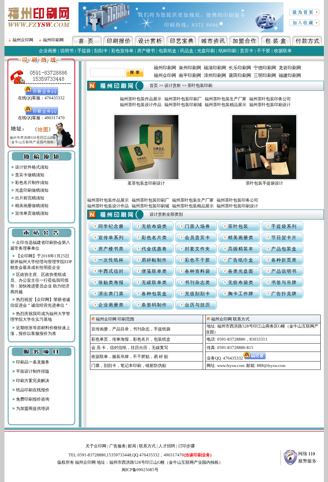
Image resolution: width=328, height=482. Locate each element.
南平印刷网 (190, 75)
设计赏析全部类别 (166, 214)
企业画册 (48, 50)
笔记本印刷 (130, 365)
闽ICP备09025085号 (140, 469)
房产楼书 (146, 50)
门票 (95, 365)
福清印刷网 (215, 67)
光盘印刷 (206, 50)
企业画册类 (111, 305)
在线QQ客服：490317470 (41, 117)
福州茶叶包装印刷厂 (183, 98)
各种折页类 (284, 260)
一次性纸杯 (111, 260)
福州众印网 (22, 39)
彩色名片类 (154, 237)
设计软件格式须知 (31, 167)
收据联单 (283, 50)
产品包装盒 (284, 248)
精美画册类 (241, 237)
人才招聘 (167, 446)
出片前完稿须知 (29, 197)
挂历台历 (139, 347)
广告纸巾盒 (241, 260)
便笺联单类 (154, 271)
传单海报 (120, 339)
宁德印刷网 (265, 67)
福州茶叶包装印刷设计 (270, 104)
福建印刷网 (290, 75)
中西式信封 (111, 271)
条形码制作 (154, 305)
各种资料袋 (197, 271)
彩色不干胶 (197, 260)
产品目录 (120, 329)
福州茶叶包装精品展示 (225, 104)
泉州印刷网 (190, 67)
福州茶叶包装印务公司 (270, 98)
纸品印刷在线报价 (32, 389)
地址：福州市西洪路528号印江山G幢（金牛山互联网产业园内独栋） (160, 462)
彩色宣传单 (122, 50)
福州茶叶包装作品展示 (140, 98)
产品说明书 (284, 271)
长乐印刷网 (240, 67)
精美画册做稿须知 (31, 205)
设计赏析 (172, 85)
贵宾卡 (246, 50)
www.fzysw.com (230, 365)
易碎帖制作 (154, 260)
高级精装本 (241, 248)
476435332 (233, 358)
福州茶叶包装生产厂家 (225, 98)
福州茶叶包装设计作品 (140, 104)
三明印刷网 (265, 75)
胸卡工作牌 (241, 293)
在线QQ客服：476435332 (41, 98)
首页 (154, 85)
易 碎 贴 (161, 356)
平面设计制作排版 (32, 371)
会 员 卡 (98, 347)
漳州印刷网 (215, 75)
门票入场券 (197, 226)
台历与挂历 (197, 305)
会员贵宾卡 (197, 237)
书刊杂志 (141, 329)
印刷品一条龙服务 (32, 362)
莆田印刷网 (240, 75)
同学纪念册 (111, 226)
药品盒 (186, 50)
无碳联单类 (154, 282)
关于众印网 (96, 446)
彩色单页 (99, 339)
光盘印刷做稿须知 (31, 190)
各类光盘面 (241, 271)
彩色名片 (141, 339)
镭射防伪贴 (155, 365)
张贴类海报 (111, 282)
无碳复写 (160, 347)
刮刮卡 (101, 50)
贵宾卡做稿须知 (29, 174)
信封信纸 (118, 347)
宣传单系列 (111, 237)
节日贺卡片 (284, 237)
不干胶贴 (141, 356)
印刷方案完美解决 (32, 380)
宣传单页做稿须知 (31, 213)
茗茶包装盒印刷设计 (146, 183)
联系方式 (147, 446)
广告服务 (117, 446)
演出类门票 (111, 293)
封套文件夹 (197, 248)
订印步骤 (186, 446)
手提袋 (84, 50)
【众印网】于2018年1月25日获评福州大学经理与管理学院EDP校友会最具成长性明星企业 (41, 261)
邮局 (132, 446)
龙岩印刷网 (290, 67)
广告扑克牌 (284, 293)
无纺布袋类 (154, 226)
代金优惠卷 (154, 248)
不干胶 (263, 50)
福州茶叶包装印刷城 (183, 104)
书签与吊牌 (284, 282)
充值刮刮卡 (197, 293)
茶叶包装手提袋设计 (264, 183)
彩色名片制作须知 (31, 182)
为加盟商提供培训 (32, 408)
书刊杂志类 (197, 282)
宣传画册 (99, 329)
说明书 (67, 50)
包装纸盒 (167, 50)
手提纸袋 (162, 329)
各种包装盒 (154, 293)
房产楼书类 (111, 248)
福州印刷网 (53, 39)
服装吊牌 (120, 356)
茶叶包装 (238, 226)
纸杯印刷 (227, 50)
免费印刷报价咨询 (32, 399)
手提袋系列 (284, 226)
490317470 (187, 455)
